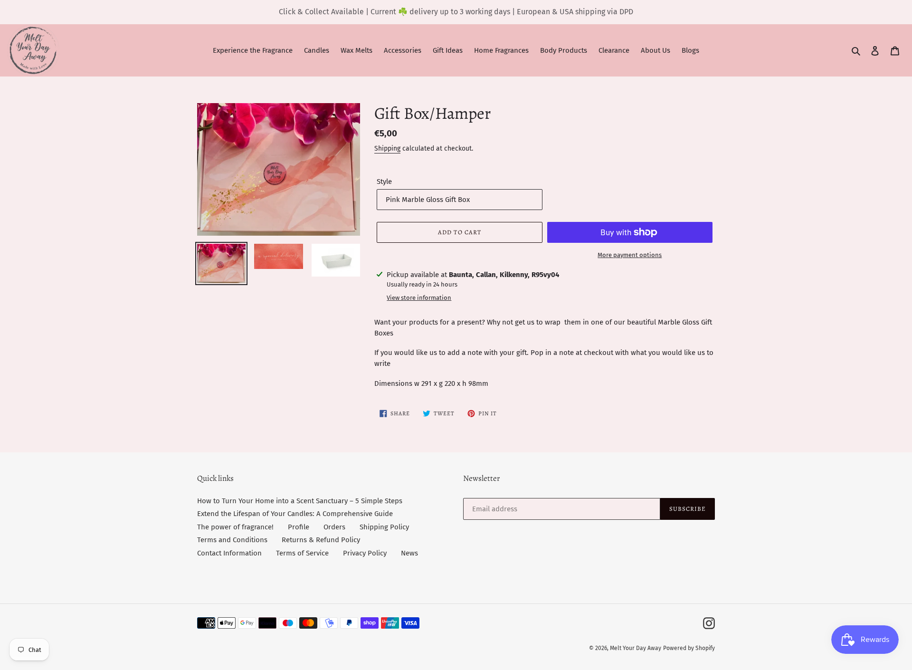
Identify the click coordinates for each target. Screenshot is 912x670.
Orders (334, 527)
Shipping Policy (384, 527)
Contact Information (229, 553)
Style (384, 181)
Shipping (387, 148)
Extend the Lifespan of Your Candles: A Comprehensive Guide (295, 513)
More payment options (630, 254)
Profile (298, 527)
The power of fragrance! (235, 527)
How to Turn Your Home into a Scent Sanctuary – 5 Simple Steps (299, 501)
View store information (419, 297)
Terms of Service (302, 553)
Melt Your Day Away (635, 648)
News (409, 553)
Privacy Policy (365, 553)
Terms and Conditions (232, 540)
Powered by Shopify (689, 648)
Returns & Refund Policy (321, 540)
